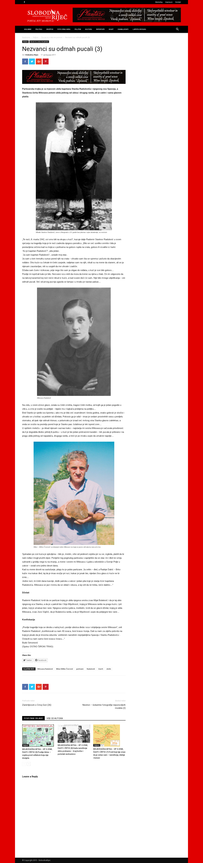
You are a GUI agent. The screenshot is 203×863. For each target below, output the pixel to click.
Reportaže (100, 29)
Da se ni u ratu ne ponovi (51, 37)
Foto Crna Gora (63, 29)
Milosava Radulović (45, 669)
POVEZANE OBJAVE (33, 718)
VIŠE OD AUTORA (55, 718)
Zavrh (100, 669)
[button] (177, 29)
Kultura (88, 29)
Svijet (111, 29)
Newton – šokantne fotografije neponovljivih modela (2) (104, 706)
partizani (80, 669)
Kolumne (27, 29)
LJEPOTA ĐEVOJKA (139, 29)
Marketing (158, 2)
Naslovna (26, 37)
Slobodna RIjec (31, 55)
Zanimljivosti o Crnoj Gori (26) (36, 705)
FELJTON (78, 29)
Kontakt (178, 2)
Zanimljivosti (123, 29)
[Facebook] (24, 2)
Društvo (49, 29)
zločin (108, 669)
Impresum (169, 2)
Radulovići (91, 669)
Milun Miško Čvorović (64, 669)
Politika (39, 29)
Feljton (35, 37)
